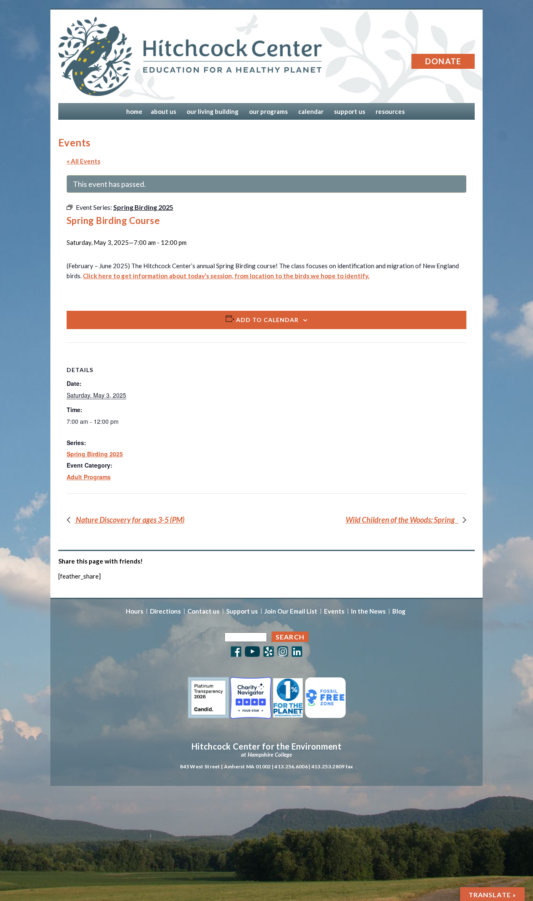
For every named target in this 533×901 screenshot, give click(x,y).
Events (334, 611)
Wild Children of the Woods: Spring (402, 519)
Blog (399, 611)
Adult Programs (89, 477)
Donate (443, 61)
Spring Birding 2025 (95, 454)
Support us (242, 611)
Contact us (203, 611)
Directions (165, 611)
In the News (368, 611)
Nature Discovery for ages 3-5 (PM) (129, 519)
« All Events (83, 161)
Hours (134, 611)
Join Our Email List (290, 611)
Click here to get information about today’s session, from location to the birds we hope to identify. (226, 275)
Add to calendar (267, 319)
